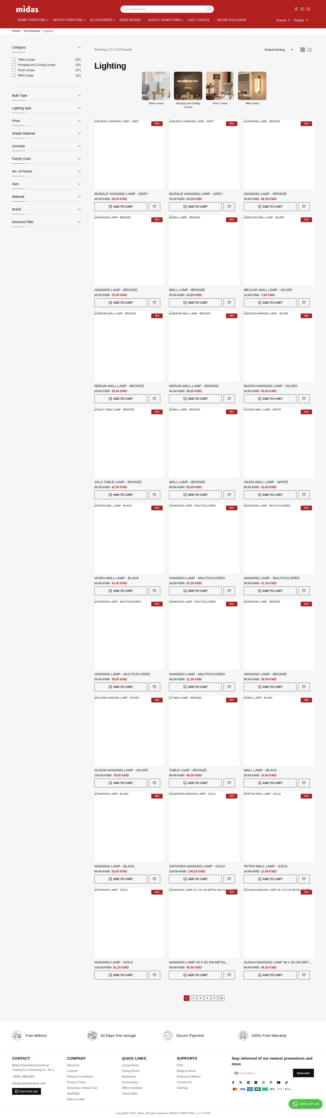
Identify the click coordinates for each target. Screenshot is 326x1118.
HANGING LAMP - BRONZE (265, 194)
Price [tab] (16, 121)
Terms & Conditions (80, 1076)
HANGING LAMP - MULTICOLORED (197, 578)
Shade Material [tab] (23, 133)
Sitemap (182, 1088)
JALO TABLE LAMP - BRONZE (118, 482)
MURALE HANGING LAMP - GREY (121, 194)
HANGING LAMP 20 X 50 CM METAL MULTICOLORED (197, 962)
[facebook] (233, 1082)
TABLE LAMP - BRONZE (188, 770)
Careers (72, 1071)
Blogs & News (186, 1071)
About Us (73, 1065)
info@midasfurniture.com (28, 1083)
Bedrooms (129, 1076)
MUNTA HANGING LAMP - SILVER (270, 386)
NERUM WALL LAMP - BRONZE (119, 386)
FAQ (180, 1065)
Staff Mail (73, 1093)
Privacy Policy (76, 1082)
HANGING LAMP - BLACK (114, 866)
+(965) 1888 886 (23, 1076)
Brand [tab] (16, 209)
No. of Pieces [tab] (22, 171)
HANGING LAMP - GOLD (113, 962)
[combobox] (167, 9)
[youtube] (279, 1082)
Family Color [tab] (21, 159)
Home (16, 30)
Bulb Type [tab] (19, 95)
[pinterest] (270, 1082)
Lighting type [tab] (21, 108)
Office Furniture (132, 1088)
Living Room (130, 1065)
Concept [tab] (18, 146)
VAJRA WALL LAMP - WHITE (266, 482)
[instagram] (263, 1082)
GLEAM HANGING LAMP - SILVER (121, 770)
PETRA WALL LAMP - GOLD (266, 866)
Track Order (130, 1093)
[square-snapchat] (255, 1082)
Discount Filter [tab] (23, 222)
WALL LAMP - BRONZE (187, 290)
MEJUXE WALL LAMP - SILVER (268, 290)
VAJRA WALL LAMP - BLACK (116, 578)
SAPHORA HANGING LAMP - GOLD (197, 866)
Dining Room (131, 1071)
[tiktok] (286, 1082)
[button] (296, 8)
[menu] (147, 20)
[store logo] (27, 9)
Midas (141, 1113)
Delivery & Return (189, 1076)
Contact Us (184, 1082)
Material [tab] (18, 197)
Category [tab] (19, 47)
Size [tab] (15, 184)
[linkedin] (248, 1082)
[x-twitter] (240, 1082)
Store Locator (76, 1099)
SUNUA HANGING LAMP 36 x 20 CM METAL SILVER (278, 962)
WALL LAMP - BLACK (260, 770)
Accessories (32, 30)
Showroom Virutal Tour (82, 1088)
